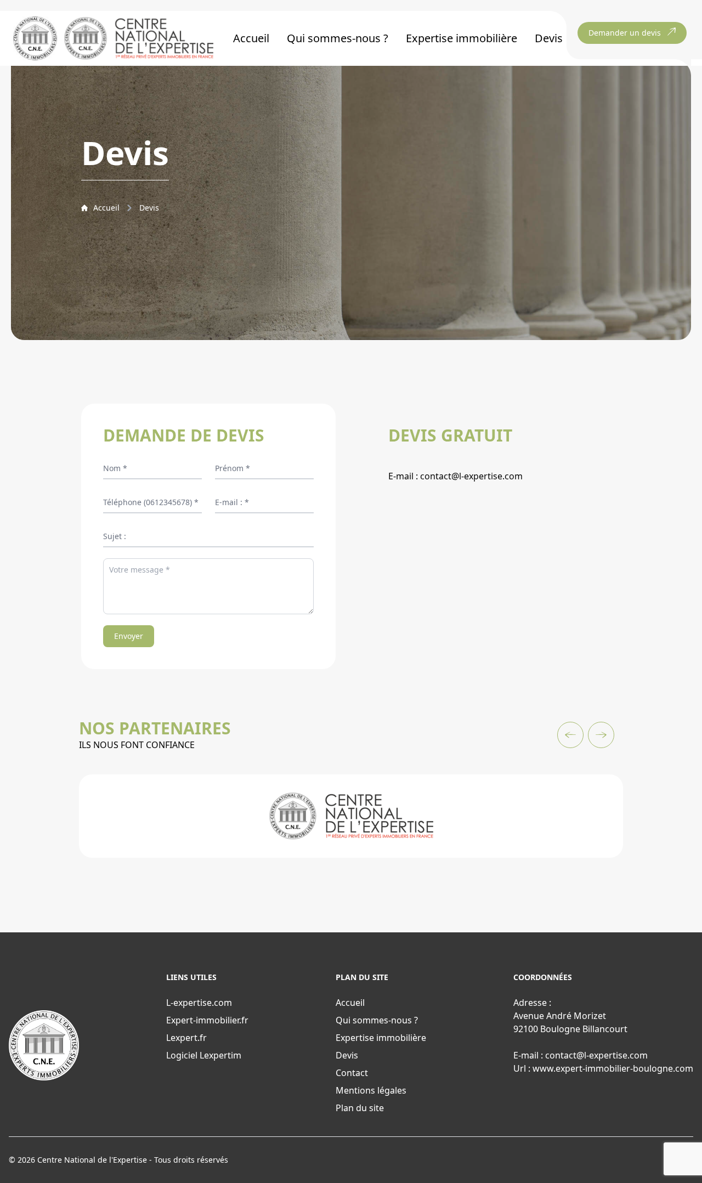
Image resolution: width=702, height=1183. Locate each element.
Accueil (251, 38)
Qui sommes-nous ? (337, 38)
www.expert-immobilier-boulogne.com (613, 1068)
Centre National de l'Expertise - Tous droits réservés (132, 1159)
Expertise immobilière (461, 38)
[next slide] (601, 735)
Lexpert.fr (186, 1038)
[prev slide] (570, 735)
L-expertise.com (199, 1003)
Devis (549, 38)
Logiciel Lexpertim (203, 1055)
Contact (352, 1073)
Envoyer (128, 636)
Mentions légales (371, 1090)
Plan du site (360, 1108)
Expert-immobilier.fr (207, 1020)
